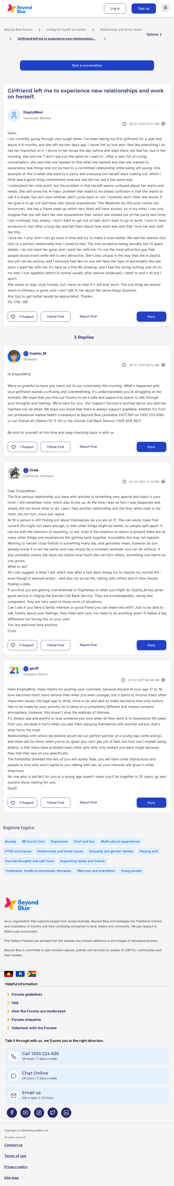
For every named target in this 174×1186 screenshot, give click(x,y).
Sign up (143, 8)
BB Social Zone (33, 841)
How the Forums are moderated (38, 1011)
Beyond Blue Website (29, 903)
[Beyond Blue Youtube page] (25, 1114)
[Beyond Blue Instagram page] (39, 1114)
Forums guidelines (27, 994)
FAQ (15, 1003)
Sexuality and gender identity (111, 851)
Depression (59, 841)
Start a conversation (87, 65)
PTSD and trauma (18, 851)
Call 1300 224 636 (40, 1053)
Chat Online (35, 1073)
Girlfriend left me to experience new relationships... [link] (56, 38)
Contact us (13, 1145)
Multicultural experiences (120, 841)
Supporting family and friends (82, 861)
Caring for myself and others (66, 29)
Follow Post (55, 316)
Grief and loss (84, 841)
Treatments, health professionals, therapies (38, 871)
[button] (13, 317)
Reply (151, 316)
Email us (31, 1092)
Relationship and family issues (121, 29)
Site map (11, 1178)
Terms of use (15, 1156)
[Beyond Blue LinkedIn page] (66, 1114)
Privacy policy (16, 1167)
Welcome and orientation (96, 871)
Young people (131, 871)
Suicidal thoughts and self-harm (29, 861)
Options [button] (152, 34)
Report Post (88, 316)
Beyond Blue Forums (25, 8)
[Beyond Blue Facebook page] (12, 1114)
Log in (115, 8)
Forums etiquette (26, 1019)
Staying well (148, 851)
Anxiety (10, 841)
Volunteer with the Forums (34, 1028)
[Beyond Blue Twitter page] (52, 1114)
